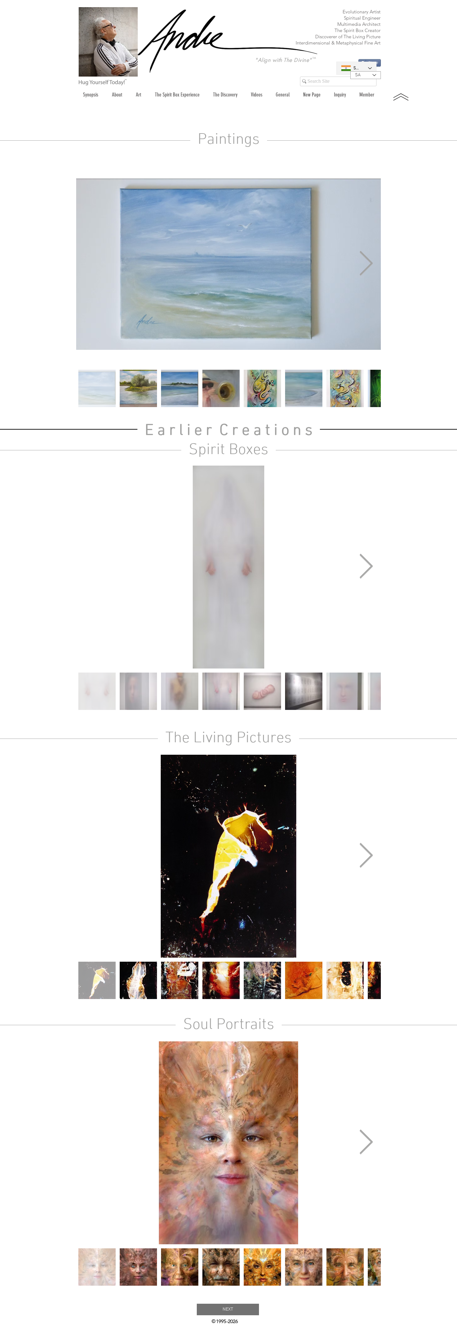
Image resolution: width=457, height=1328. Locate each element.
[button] (138, 95)
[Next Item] (366, 264)
